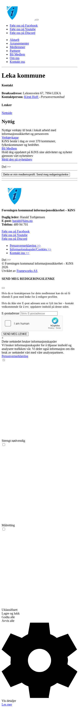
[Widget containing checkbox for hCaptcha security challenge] (32, 323)
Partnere (15, 50)
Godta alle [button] (8, 617)
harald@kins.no (22, 221)
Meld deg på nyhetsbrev (17, 159)
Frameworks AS (27, 271)
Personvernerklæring (15, 356)
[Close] (3, 288)
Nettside (7, 113)
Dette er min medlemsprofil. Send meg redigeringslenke (35, 174)
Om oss (14, 58)
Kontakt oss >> (19, 253)
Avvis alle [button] (8, 620)
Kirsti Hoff (31, 97)
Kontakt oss (17, 61)
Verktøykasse (10, 137)
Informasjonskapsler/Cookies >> (30, 249)
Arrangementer (19, 43)
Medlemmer (17, 47)
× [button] (2, 338)
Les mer (7, 704)
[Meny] (37, 19)
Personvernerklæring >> (25, 245)
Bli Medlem (17, 54)
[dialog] (39, 521)
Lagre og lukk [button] (11, 613)
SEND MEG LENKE (15, 334)
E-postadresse (10, 313)
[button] (39, 663)
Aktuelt (14, 39)
